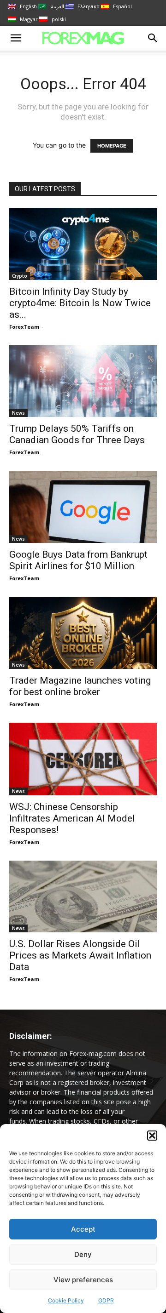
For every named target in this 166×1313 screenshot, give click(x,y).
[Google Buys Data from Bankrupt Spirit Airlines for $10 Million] (83, 507)
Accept (83, 1229)
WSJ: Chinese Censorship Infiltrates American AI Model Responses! (72, 818)
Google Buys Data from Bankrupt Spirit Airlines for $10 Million (78, 560)
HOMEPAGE (111, 146)
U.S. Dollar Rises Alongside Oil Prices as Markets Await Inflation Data (80, 955)
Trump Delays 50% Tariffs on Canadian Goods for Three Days (77, 434)
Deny (83, 1254)
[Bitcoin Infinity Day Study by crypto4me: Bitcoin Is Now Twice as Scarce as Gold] (83, 244)
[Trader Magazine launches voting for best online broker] (83, 633)
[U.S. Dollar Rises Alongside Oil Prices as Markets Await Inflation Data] (83, 897)
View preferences (83, 1279)
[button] (152, 1135)
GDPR (106, 1300)
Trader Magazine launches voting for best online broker (80, 686)
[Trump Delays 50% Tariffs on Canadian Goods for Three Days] (83, 381)
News (18, 413)
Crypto (19, 276)
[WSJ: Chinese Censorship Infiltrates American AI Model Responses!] (83, 759)
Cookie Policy (66, 1300)
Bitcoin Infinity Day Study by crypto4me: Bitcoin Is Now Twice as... (80, 303)
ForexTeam (24, 326)
